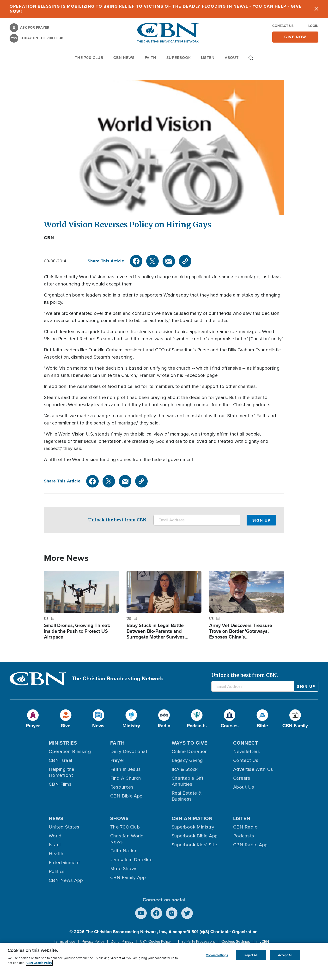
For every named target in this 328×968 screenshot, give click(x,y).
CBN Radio (245, 827)
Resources (122, 787)
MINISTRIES (63, 743)
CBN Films (60, 784)
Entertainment (64, 863)
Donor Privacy (122, 941)
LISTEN (208, 57)
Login (313, 25)
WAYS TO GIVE (189, 743)
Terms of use (64, 941)
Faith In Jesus (125, 769)
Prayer (117, 760)
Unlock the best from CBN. (117, 520)
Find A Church (125, 778)
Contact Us (282, 25)
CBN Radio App (250, 845)
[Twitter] (152, 261)
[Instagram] (171, 913)
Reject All (250, 955)
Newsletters (246, 751)
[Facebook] (136, 261)
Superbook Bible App (195, 836)
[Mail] (169, 261)
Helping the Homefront (61, 772)
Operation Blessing (70, 751)
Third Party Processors (196, 941)
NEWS (56, 818)
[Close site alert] (316, 9)
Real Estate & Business (187, 796)
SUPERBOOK (178, 57)
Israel (55, 845)
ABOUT (232, 57)
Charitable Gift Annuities (188, 781)
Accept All (285, 955)
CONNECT (245, 743)
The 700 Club (89, 57)
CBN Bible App (126, 796)
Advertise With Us (253, 769)
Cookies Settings (235, 941)
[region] (164, 955)
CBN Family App (128, 877)
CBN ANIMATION (192, 818)
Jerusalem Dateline (131, 860)
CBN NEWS (123, 57)
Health (56, 854)
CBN (49, 237)
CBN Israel (60, 760)
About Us (243, 787)
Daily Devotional (128, 751)
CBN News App (66, 880)
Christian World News (127, 839)
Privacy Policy (93, 941)
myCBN (262, 941)
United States (64, 827)
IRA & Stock (185, 769)
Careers (241, 778)
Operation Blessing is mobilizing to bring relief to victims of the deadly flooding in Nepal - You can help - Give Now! (156, 8)
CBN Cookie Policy (155, 941)
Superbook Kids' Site (194, 845)
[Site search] (251, 60)
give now (295, 37)
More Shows (124, 869)
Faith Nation (124, 851)
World (55, 836)
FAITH (150, 57)
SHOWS (119, 818)
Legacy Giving (187, 760)
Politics (57, 871)
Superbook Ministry (193, 827)
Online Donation (190, 751)
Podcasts (243, 836)
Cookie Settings (217, 955)
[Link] (185, 261)
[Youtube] (141, 913)
